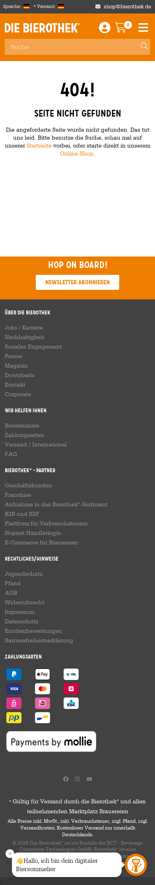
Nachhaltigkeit (24, 337)
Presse (13, 356)
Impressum (19, 612)
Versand (16, 444)
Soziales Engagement (33, 346)
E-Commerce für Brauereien (41, 542)
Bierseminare (22, 425)
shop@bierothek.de (127, 7)
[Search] (140, 47)
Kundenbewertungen (33, 631)
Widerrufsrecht (25, 602)
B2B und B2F (22, 514)
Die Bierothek (42, 28)
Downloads (20, 375)
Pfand (13, 583)
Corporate (18, 394)
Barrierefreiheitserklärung (39, 640)
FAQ (11, 454)
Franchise (18, 495)
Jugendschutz (24, 574)
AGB (11, 593)
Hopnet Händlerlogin (33, 533)
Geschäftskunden (28, 485)
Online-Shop (76, 153)
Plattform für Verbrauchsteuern (46, 523)
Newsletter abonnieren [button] (77, 282)
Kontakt (15, 384)
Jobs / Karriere (24, 327)
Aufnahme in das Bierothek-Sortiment (56, 504)
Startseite (39, 145)
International (49, 444)
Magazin (16, 365)
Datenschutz (21, 621)
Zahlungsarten (24, 435)
